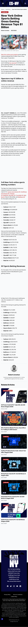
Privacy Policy (7, 594)
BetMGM (5, 195)
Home (2, 9)
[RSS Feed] (20, 586)
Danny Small (4, 408)
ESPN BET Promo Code (14, 573)
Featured (6, 413)
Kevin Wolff (4, 431)
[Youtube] (17, 586)
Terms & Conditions (17, 594)
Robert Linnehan (5, 30)
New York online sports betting (9, 54)
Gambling (8, 9)
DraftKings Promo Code (14, 575)
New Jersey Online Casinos (14, 581)
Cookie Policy (14, 596)
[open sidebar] (3, 3)
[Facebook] (7, 586)
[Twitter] (11, 586)
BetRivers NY (21, 197)
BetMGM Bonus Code (14, 577)
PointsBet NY (19, 195)
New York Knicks (8, 390)
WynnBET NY (12, 195)
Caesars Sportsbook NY (13, 192)
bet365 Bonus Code (14, 579)
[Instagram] (14, 586)
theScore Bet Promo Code (14, 571)
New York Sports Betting (14, 569)
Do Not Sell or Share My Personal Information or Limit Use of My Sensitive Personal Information (14, 599)
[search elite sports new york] (25, 3)
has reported (12, 63)
